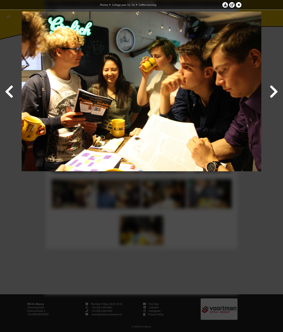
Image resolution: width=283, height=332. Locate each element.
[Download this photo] (225, 5)
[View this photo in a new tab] (232, 5)
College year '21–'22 (123, 5)
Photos (104, 5)
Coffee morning (147, 5)
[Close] (239, 5)
